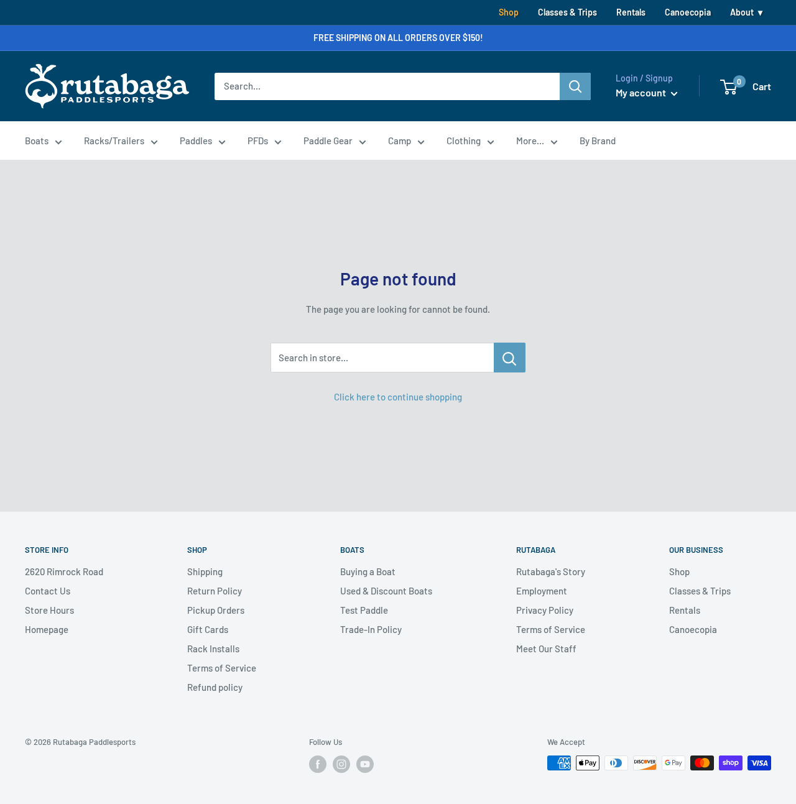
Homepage (46, 629)
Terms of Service (221, 667)
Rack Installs (213, 648)
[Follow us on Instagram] (341, 764)
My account (642, 92)
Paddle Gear (328, 140)
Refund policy (215, 687)
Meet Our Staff (546, 648)
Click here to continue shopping (398, 396)
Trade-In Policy (371, 629)
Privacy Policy (544, 610)
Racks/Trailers (114, 140)
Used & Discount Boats (386, 590)
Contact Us (47, 590)
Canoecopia (688, 12)
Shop (509, 12)
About (742, 12)
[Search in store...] (509, 357)
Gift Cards (207, 629)
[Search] (575, 86)
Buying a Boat (368, 571)
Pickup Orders (215, 610)
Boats (37, 140)
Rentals (631, 12)
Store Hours (49, 610)
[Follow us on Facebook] (317, 764)
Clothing (464, 140)
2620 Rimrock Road (64, 571)
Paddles (196, 140)
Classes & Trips (567, 12)
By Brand (598, 140)
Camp (399, 140)
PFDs (258, 140)
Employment (541, 590)
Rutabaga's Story (550, 571)
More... (530, 140)
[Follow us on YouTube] (365, 764)
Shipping (205, 571)
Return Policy (214, 590)
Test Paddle (364, 610)
